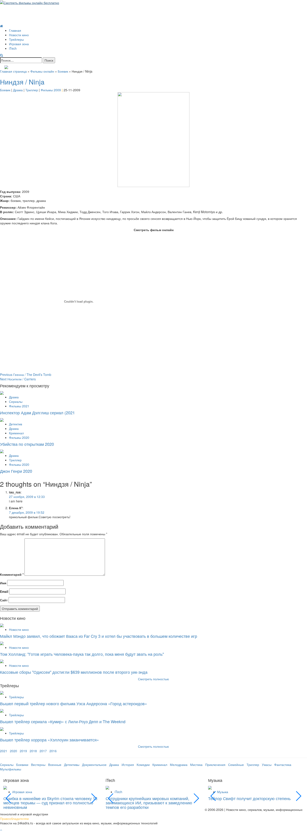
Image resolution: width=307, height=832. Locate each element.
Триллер (31, 90)
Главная (15, 30)
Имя (3, 583)
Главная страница (13, 71)
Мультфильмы (10, 769)
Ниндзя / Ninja (22, 82)
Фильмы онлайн (42, 71)
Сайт (4, 600)
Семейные (236, 764)
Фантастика (282, 764)
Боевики (22, 764)
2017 (43, 751)
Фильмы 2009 (51, 90)
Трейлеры (16, 39)
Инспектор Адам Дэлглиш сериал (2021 (37, 412)
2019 (23, 751)
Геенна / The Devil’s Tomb (25, 374)
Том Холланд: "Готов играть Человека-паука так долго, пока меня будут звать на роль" (82, 654)
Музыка (222, 792)
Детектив (15, 424)
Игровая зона (19, 44)
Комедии (143, 764)
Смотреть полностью (153, 746)
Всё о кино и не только (35, 9)
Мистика (196, 764)
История (128, 764)
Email (4, 591)
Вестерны (38, 764)
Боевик (63, 71)
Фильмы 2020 (19, 437)
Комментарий (12, 574)
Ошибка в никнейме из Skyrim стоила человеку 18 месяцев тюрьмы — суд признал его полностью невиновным (50, 802)
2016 (53, 751)
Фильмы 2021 (19, 406)
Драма (18, 90)
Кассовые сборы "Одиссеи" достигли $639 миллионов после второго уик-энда (73, 672)
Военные (54, 764)
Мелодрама (178, 764)
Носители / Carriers (18, 379)
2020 (13, 751)
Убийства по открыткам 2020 (27, 444)
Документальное (94, 764)
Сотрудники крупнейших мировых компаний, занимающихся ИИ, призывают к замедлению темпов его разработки (149, 802)
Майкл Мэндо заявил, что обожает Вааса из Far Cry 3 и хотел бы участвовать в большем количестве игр (98, 636)
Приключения (215, 764)
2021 (3, 751)
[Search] (1, 55)
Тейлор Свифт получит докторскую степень (249, 798)
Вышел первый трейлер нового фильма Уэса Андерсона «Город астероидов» (73, 703)
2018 (33, 751)
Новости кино (19, 35)
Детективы (71, 764)
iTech (13, 48)
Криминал (16, 433)
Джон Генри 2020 (16, 471)
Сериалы (15, 401)
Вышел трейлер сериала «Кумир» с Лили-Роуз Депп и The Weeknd (62, 721)
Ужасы (266, 764)
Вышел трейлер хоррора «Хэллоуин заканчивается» (49, 740)
